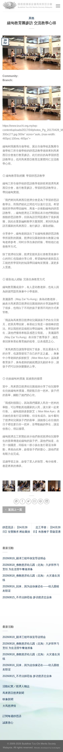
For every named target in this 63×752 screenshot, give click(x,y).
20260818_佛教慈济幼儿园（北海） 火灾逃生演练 (31, 577)
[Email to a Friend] (34, 501)
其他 (31, 18)
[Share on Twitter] (28, 501)
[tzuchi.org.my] (28, 6)
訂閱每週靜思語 (12, 716)
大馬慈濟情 (9, 705)
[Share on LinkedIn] (46, 501)
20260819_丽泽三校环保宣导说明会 (24, 558)
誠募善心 (8, 722)
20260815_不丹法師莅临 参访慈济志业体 (27, 597)
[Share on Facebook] (22, 501)
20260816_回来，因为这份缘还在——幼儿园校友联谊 (31, 588)
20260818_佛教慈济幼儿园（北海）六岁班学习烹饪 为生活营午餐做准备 (31, 567)
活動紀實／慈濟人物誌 (16, 686)
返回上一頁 (15, 509)
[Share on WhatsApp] (16, 501)
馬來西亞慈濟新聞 (13, 692)
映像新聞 (8, 699)
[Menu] (57, 6)
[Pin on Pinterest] (40, 501)
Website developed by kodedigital (47, 748)
